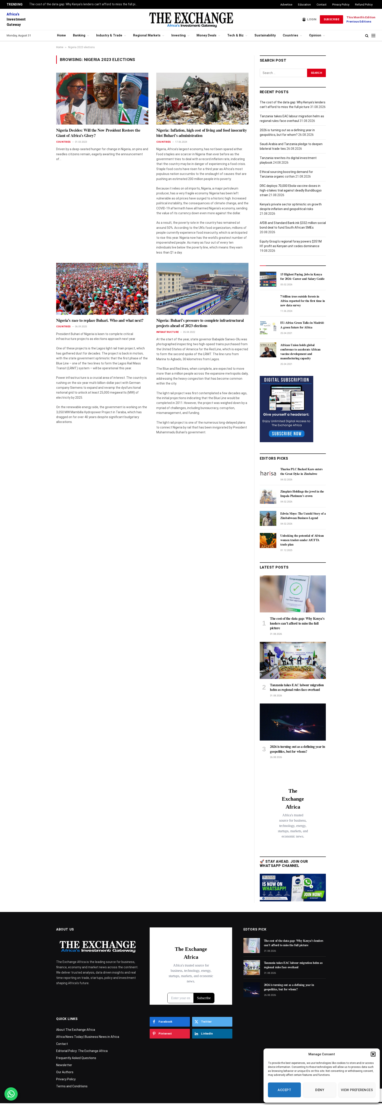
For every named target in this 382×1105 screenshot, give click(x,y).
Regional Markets (146, 35)
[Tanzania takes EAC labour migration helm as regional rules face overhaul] (293, 660)
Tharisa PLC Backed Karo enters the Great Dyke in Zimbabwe (301, 471)
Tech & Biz (235, 35)
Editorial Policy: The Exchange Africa (82, 1051)
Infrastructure (167, 332)
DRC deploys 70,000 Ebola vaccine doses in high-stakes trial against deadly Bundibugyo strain (291, 190)
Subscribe (331, 19)
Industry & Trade (109, 35)
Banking (79, 35)
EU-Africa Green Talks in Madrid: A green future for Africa (302, 324)
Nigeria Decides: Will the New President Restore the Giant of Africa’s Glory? (98, 132)
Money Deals (206, 35)
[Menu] (373, 36)
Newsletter (64, 1065)
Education (304, 4)
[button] (373, 1054)
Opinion (315, 35)
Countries (290, 35)
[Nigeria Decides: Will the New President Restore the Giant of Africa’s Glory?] (102, 98)
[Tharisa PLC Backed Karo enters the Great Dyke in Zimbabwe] (268, 473)
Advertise (286, 4)
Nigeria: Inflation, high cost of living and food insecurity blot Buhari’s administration (201, 132)
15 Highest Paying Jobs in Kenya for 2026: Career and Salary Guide (302, 276)
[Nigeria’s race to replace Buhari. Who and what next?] (102, 289)
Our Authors (64, 1072)
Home (61, 35)
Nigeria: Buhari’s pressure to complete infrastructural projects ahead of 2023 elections (200, 323)
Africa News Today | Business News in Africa (87, 1037)
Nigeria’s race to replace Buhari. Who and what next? (99, 320)
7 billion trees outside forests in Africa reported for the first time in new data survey (302, 300)
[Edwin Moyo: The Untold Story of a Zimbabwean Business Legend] (268, 518)
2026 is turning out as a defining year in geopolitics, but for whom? (297, 749)
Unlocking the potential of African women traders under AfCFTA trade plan (302, 540)
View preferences (357, 1090)
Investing (178, 35)
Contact (322, 4)
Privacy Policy (340, 4)
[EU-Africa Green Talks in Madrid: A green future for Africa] (268, 327)
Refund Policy (363, 4)
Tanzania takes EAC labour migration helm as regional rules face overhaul (297, 687)
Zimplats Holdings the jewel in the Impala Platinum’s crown (302, 493)
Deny (319, 1090)
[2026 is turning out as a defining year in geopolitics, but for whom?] (293, 722)
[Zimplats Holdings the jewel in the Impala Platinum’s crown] (268, 496)
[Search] (366, 36)
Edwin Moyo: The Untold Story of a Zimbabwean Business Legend (303, 515)
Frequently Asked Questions (76, 1058)
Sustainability (265, 35)
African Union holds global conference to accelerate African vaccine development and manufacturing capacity (300, 351)
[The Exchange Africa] (191, 19)
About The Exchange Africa (75, 1029)
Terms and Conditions (72, 1086)
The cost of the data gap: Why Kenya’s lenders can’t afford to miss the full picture (84, 4)
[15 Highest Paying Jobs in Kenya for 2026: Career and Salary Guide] (268, 279)
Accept (284, 1090)
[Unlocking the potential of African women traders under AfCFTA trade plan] (268, 540)
